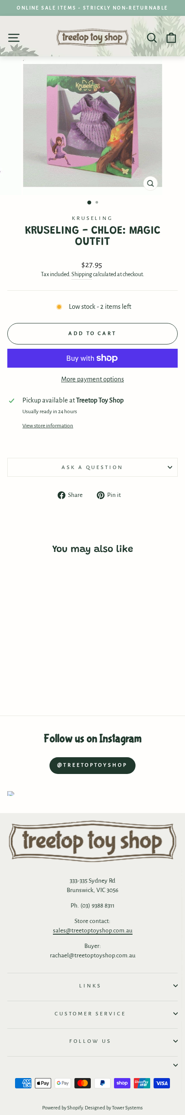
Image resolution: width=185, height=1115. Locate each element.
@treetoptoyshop (92, 765)
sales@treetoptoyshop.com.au (93, 930)
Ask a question (92, 467)
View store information (47, 426)
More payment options (92, 379)
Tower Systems (127, 1108)
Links (90, 986)
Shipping (81, 274)
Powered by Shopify (62, 1108)
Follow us (90, 1041)
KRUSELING (93, 218)
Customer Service (90, 1014)
